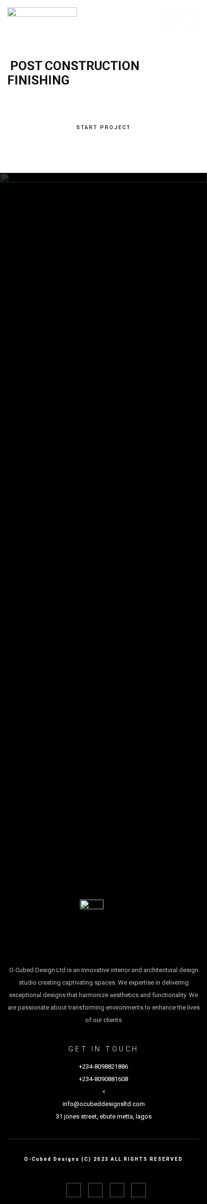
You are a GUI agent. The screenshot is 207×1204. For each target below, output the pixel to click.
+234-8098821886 (103, 1066)
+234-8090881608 (103, 1079)
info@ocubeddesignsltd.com (104, 1104)
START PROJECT (104, 127)
